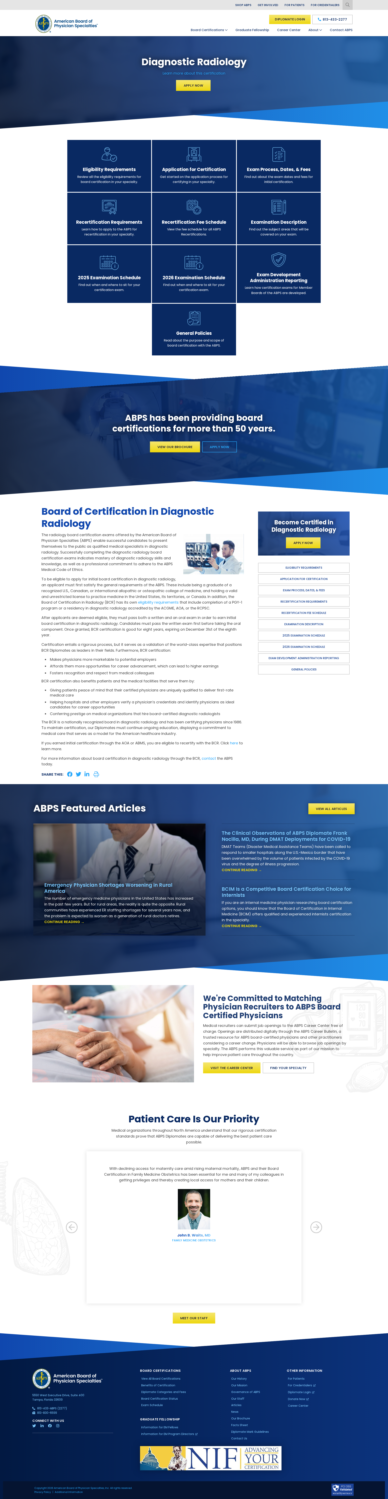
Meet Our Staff (194, 1318)
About (313, 30)
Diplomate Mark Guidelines (250, 1432)
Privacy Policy (42, 1492)
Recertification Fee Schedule (304, 613)
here (234, 743)
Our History (239, 1379)
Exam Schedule (152, 1405)
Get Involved (268, 5)
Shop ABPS (243, 5)
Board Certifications (207, 30)
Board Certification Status (159, 1399)
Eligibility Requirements (304, 568)
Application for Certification (304, 579)
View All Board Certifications (160, 1379)
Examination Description (303, 624)
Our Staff (237, 1399)
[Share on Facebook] (70, 774)
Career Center (288, 30)
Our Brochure (240, 1418)
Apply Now (193, 85)
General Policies (303, 669)
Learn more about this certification (194, 73)
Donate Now (296, 1399)
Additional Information (69, 1492)
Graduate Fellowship (252, 30)
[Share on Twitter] (78, 774)
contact (209, 758)
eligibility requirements (158, 602)
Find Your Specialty (288, 1068)
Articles (236, 1405)
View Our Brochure (175, 447)
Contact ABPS (341, 30)
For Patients (295, 5)
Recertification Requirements (303, 602)
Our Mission (239, 1385)
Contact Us (239, 1438)
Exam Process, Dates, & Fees (304, 590)
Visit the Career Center (232, 1068)
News (234, 1412)
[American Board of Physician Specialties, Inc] (66, 24)
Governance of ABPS (245, 1392)
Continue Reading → (64, 921)
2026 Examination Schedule (304, 647)
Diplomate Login (290, 19)
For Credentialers (325, 5)
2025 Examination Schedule (304, 635)
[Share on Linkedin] (86, 774)
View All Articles (331, 809)
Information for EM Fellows (159, 1427)
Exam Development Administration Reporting (304, 658)
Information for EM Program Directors (167, 1434)
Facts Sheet (239, 1425)
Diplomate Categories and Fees (163, 1392)
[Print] (96, 774)
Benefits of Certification (158, 1385)
